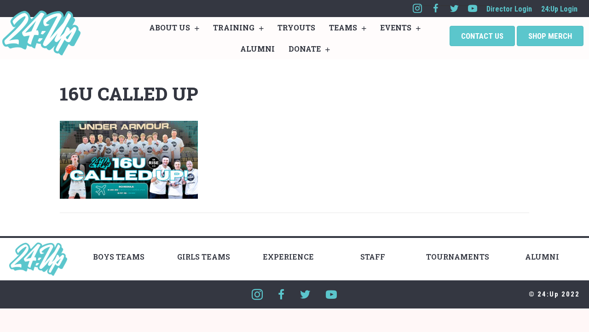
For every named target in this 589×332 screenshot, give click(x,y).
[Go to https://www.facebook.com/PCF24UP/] (435, 8)
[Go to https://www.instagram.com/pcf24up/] (417, 8)
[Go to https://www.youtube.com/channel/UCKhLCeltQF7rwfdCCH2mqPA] (472, 8)
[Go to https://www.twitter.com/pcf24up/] (454, 8)
